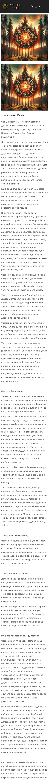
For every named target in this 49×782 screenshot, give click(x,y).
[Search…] (32, 6)
